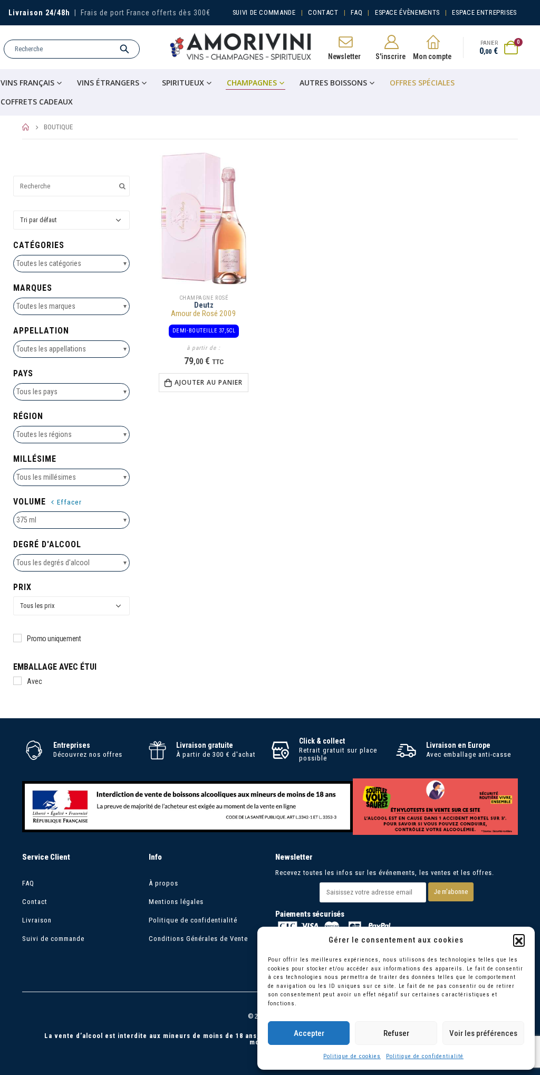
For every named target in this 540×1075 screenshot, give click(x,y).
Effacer (69, 502)
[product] (203, 218)
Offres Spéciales (422, 83)
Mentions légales (176, 902)
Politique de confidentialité (425, 1056)
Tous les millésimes (46, 477)
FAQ (356, 12)
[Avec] (17, 681)
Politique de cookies (352, 1056)
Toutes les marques (45, 306)
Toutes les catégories (48, 263)
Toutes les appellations (51, 349)
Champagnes (252, 83)
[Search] (124, 49)
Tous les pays (36, 391)
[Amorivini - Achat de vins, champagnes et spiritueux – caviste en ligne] (241, 47)
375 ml (26, 520)
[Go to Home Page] (25, 127)
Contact (323, 12)
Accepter (309, 1033)
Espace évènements (407, 12)
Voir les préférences (483, 1033)
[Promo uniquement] (17, 638)
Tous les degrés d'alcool (53, 562)
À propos (163, 883)
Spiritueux (183, 83)
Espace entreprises (484, 12)
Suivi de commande (264, 12)
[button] (519, 940)
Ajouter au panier (209, 382)
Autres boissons (333, 83)
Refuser (396, 1033)
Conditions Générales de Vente (198, 939)
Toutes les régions (44, 434)
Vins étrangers (108, 83)
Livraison (37, 920)
